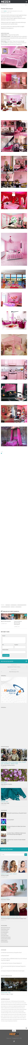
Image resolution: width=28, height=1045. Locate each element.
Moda (20, 762)
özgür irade (7, 1020)
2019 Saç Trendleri (5, 875)
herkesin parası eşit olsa (18, 1007)
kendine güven (6, 1014)
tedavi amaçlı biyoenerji (8, 1019)
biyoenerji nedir (19, 1002)
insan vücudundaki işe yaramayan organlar (18, 1011)
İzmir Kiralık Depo (4, 942)
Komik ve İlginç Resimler (13, 762)
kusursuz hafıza (14, 1014)
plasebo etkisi (5, 1017)
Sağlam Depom (4, 940)
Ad (3, 644)
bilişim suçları (15, 1002)
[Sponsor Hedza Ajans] (26, 661)
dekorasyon (8, 605)
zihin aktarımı (3, 1020)
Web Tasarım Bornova (5, 927)
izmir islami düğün (4, 935)
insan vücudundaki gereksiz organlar (6, 1011)
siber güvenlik (3, 1019)
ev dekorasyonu (13, 605)
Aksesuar (3, 801)
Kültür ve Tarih (4, 992)
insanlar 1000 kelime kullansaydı (21, 1009)
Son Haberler (7, 763)
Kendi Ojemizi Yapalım (5, 899)
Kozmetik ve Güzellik (5, 874)
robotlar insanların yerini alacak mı (12, 1017)
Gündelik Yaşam (4, 762)
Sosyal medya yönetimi (6, 938)
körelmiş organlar (19, 1014)
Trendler (13, 763)
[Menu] (26, 1)
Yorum (4, 635)
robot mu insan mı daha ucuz (21, 1017)
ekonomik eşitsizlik (11, 1006)
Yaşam (16, 763)
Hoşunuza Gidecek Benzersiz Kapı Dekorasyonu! (18, 623)
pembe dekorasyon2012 (22, 605)
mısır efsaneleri (21, 1016)
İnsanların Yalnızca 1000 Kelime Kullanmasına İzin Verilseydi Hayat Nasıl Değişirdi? (16, 833)
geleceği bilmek (7, 1007)
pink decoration (18, 606)
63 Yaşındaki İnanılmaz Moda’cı (8, 765)
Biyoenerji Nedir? (10, 819)
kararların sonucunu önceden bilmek (18, 1012)
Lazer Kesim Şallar (5, 803)
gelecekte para (16, 1006)
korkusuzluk (10, 1014)
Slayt (2, 763)
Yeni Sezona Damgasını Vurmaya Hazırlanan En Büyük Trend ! (13, 918)
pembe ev (12, 606)
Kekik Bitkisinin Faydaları (6, 784)
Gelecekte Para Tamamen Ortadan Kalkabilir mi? (16, 840)
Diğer (9, 992)
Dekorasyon (4, 5)
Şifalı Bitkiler (4, 782)
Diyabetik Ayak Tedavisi (6, 937)
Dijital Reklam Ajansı (5, 929)
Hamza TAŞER (4, 934)
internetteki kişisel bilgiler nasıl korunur (7, 1012)
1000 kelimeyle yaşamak (14, 1001)
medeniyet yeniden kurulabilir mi (8, 1016)
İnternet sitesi (5, 649)
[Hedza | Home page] (7, 2)
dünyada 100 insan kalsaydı (12, 1004)
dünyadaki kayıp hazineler (20, 1004)
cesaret (7, 1004)
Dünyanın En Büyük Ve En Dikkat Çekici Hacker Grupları (16, 827)
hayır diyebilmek (11, 1007)
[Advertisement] (14, 516)
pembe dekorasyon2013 (5, 606)
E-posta (16, 644)
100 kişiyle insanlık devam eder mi (6, 1001)
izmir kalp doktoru (4, 930)
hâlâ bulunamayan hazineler (12, 1009)
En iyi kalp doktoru (4, 932)
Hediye (5, 11)
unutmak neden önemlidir (16, 1019)
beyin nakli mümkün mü (9, 1002)
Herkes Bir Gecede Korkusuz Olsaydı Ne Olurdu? (17, 813)
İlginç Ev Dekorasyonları (6, 621)
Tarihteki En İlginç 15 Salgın (7, 994)
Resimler (24, 762)
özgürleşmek (11, 1020)
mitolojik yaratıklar (16, 1016)
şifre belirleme (15, 1020)
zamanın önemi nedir (23, 1019)
